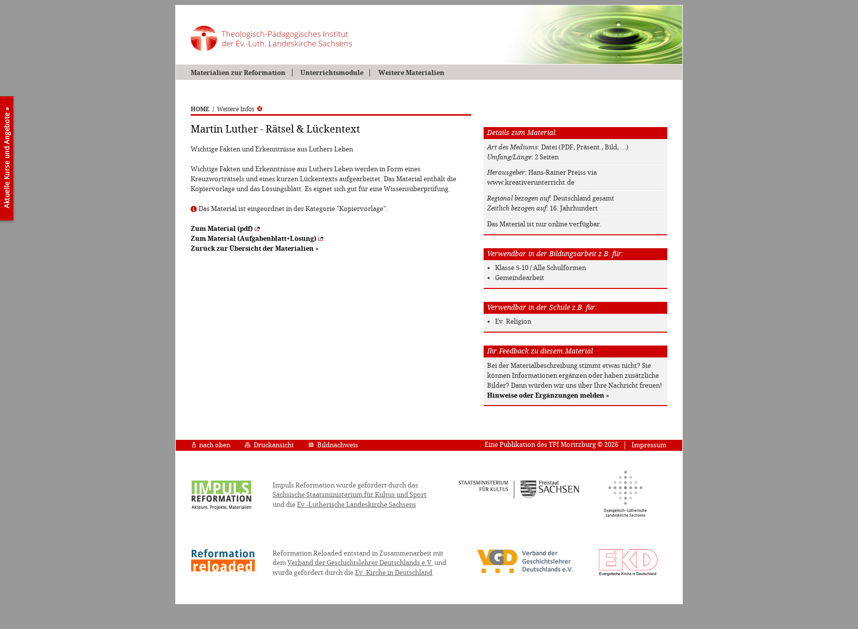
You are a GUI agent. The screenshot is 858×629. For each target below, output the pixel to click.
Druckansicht (274, 445)
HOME (200, 109)
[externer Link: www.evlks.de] (625, 515)
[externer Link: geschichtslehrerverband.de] (524, 572)
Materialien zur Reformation (238, 72)
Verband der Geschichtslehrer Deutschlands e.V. (360, 562)
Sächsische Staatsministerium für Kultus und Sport (350, 494)
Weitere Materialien (411, 72)
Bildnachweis (337, 445)
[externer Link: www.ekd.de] (628, 575)
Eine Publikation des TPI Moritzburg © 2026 (551, 444)
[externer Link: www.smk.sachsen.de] (519, 497)
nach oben (214, 445)
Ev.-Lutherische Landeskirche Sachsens (356, 504)
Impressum (649, 445)
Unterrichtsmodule (331, 72)
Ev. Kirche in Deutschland (393, 572)
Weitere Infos (235, 109)
